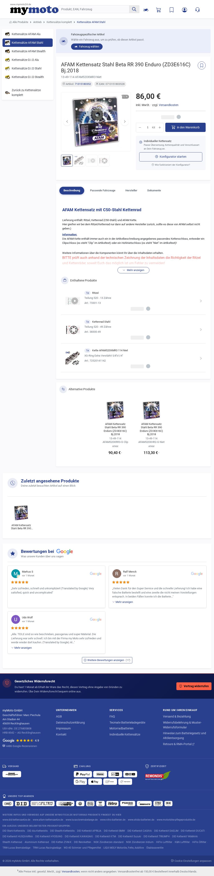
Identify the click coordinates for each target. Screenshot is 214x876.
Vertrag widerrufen (196, 686)
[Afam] (8, 803)
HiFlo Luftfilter (164, 842)
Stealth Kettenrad (12, 842)
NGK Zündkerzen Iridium (140, 842)
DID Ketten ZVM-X (61, 842)
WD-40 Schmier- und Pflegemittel (82, 847)
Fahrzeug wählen (88, 46)
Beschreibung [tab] (72, 190)
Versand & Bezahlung (177, 716)
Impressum (63, 728)
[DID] (22, 803)
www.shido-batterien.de (141, 819)
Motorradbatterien (122, 728)
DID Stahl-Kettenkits (14, 830)
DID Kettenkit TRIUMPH (157, 836)
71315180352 (83, 84)
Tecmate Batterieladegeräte (127, 722)
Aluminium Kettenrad (37, 842)
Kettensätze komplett (59, 22)
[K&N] (65, 803)
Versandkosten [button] (168, 105)
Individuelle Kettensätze (125, 734)
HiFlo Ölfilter (199, 842)
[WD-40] (168, 803)
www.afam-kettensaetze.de (48, 819)
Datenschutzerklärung (70, 722)
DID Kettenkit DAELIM (166, 830)
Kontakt (61, 734)
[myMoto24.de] (34, 9)
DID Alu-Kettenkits (37, 830)
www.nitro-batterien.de (112, 819)
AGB (59, 716)
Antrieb (37, 22)
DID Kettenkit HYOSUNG (48, 836)
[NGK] (80, 803)
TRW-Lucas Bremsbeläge (16, 847)
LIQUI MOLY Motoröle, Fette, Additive (123, 847)
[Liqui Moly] (90, 803)
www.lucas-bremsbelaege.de (82, 819)
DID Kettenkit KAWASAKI (79, 836)
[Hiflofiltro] (43, 803)
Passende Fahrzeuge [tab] (102, 190)
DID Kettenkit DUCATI (193, 830)
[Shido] (127, 803)
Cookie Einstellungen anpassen (193, 860)
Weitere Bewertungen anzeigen (108, 660)
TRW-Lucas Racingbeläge (47, 847)
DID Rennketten (82, 842)
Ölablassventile (154, 847)
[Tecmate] (144, 803)
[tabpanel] (133, 288)
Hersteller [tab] (131, 190)
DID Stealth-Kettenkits (62, 830)
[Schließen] (197, 8)
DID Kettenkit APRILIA (89, 830)
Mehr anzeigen (124, 602)
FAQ (112, 716)
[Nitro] (112, 803)
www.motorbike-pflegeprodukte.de (176, 819)
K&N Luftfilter (182, 842)
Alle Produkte (20, 22)
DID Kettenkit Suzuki (129, 836)
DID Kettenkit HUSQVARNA (18, 836)
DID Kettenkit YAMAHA (185, 836)
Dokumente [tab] (154, 190)
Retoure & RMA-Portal (177, 744)
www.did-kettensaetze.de (16, 819)
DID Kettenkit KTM (105, 836)
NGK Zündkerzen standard (109, 842)
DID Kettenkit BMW (114, 830)
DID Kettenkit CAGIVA (139, 830)
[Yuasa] (100, 803)
